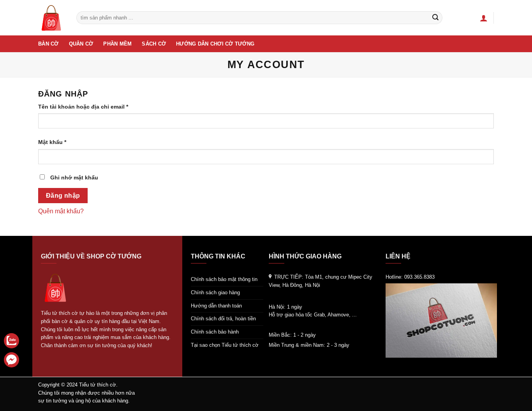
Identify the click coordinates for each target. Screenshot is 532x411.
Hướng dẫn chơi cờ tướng (215, 44)
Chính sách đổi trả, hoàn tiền (223, 318)
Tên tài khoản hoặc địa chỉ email (89, 107)
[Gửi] (435, 18)
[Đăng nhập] (484, 17)
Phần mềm (117, 44)
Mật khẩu (58, 143)
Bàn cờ (48, 44)
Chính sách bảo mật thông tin (224, 279)
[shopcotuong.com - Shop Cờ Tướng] (51, 18)
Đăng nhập (63, 195)
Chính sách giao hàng (215, 292)
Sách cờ (154, 44)
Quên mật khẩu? (61, 211)
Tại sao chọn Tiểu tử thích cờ (225, 345)
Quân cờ (81, 44)
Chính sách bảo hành (215, 332)
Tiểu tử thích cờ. (98, 385)
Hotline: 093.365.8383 (410, 277)
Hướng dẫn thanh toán (216, 306)
